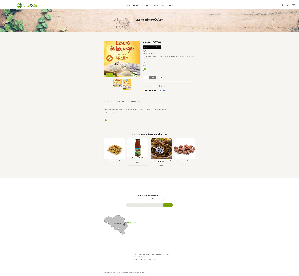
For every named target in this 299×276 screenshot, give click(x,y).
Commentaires (134, 101)
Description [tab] (108, 101)
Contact (171, 5)
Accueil (128, 5)
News (163, 5)
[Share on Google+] (162, 86)
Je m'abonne (167, 205)
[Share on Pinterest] (164, 86)
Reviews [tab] (120, 101)
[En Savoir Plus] (114, 150)
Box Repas (146, 5)
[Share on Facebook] (159, 86)
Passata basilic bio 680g (137, 158)
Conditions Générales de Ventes (136, 272)
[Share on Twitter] (157, 86)
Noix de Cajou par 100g (114, 160)
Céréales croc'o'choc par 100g (184, 160)
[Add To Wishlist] (162, 77)
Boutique (136, 5)
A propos (155, 5)
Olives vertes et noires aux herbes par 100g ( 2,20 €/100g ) (161, 160)
